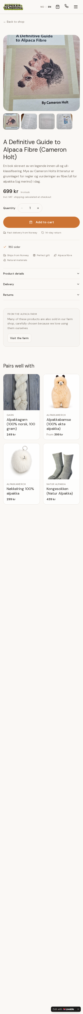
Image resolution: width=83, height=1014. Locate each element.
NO (42, 6)
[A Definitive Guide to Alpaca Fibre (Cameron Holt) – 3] (47, 121)
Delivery (8, 284)
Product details (13, 273)
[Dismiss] (78, 1009)
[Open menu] (76, 6)
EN (49, 6)
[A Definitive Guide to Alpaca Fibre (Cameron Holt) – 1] (11, 121)
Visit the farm (19, 338)
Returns (8, 295)
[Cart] (57, 6)
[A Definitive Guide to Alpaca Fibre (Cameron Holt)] (41, 73)
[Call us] (66, 6)
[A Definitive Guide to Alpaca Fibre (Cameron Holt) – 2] (29, 121)
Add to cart (45, 222)
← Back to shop (13, 21)
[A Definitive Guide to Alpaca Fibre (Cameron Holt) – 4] (64, 121)
